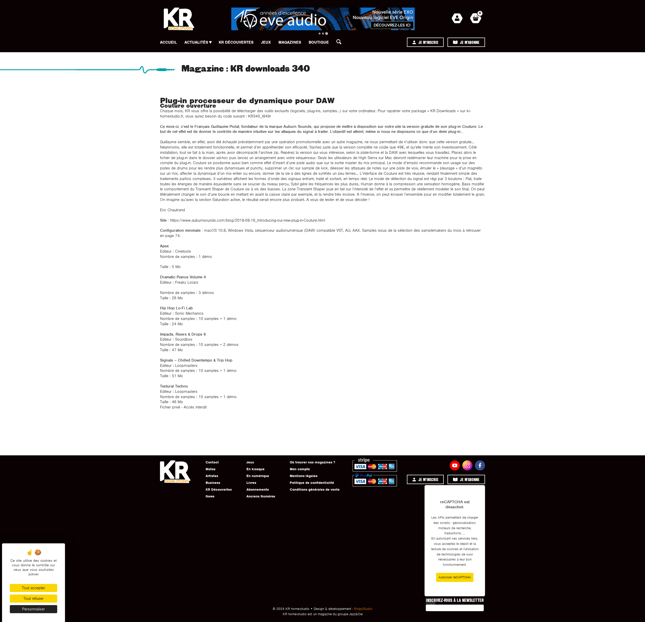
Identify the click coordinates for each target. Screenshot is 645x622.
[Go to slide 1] (319, 34)
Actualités (196, 42)
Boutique (319, 42)
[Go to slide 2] (323, 34)
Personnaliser (33, 609)
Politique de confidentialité (312, 483)
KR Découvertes (236, 42)
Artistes (212, 476)
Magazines (289, 42)
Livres (251, 483)
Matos (210, 469)
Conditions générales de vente (315, 489)
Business (213, 483)
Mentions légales (303, 476)
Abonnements (257, 489)
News (210, 496)
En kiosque (255, 469)
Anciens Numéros (260, 496)
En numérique (257, 476)
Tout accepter (33, 587)
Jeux (266, 42)
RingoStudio (363, 609)
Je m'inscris (428, 42)
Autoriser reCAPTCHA (455, 577)
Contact (212, 462)
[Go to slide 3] (326, 33)
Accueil (168, 42)
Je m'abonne (469, 42)
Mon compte (300, 469)
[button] (340, 43)
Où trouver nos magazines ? (312, 462)
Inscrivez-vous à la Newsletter (455, 600)
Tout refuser (33, 598)
